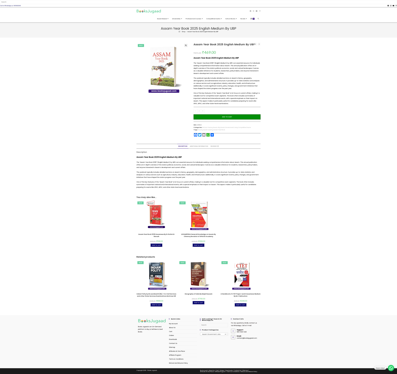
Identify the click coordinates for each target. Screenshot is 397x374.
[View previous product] (255, 44)
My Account (173, 324)
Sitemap (172, 347)
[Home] (179, 32)
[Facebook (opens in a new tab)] (388, 6)
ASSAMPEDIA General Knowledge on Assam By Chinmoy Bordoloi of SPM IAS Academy (198, 235)
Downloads (173, 339)
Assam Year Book (219, 130)
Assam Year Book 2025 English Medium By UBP (202, 32)
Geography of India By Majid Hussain (198, 294)
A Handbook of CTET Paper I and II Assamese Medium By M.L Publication (241, 295)
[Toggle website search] (258, 19)
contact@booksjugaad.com (247, 338)
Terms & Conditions (176, 359)
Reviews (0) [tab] (215, 146)
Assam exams (208, 130)
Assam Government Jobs (228, 127)
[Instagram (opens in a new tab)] (391, 6)
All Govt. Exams (207, 127)
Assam (200, 130)
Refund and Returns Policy (178, 363)
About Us (172, 328)
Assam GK (216, 127)
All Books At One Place (177, 351)
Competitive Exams (244, 127)
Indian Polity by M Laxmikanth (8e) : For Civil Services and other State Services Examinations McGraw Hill (156, 295)
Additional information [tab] (199, 146)
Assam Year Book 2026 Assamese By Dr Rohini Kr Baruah (156, 235)
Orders (171, 335)
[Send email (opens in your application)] (396, 6)
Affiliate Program (175, 355)
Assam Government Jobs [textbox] (213, 334)
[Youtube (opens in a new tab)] (393, 6)
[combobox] (214, 334)
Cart (170, 331)
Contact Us (173, 343)
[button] (186, 45)
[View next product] (259, 44)
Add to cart (227, 117)
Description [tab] (182, 146)
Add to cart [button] (156, 245)
